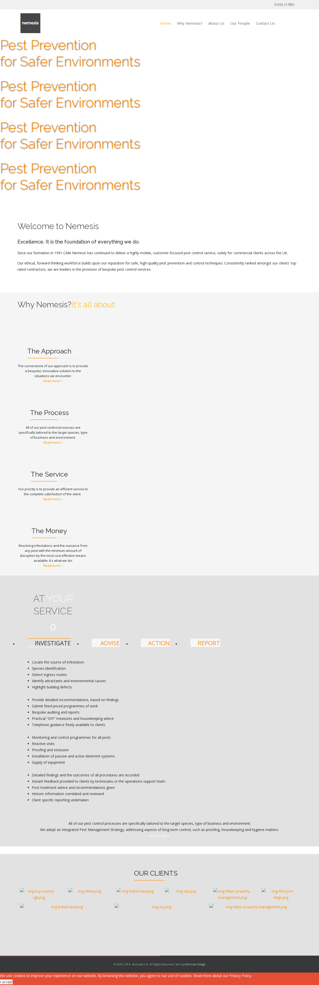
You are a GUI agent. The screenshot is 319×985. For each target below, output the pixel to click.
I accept (6, 982)
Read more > (53, 381)
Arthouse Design (195, 964)
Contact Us (265, 23)
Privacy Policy (240, 975)
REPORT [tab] (208, 643)
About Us (216, 23)
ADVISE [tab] (109, 643)
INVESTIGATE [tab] (52, 643)
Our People (240, 23)
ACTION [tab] (158, 643)
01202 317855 (284, 4)
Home (165, 23)
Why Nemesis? (189, 23)
